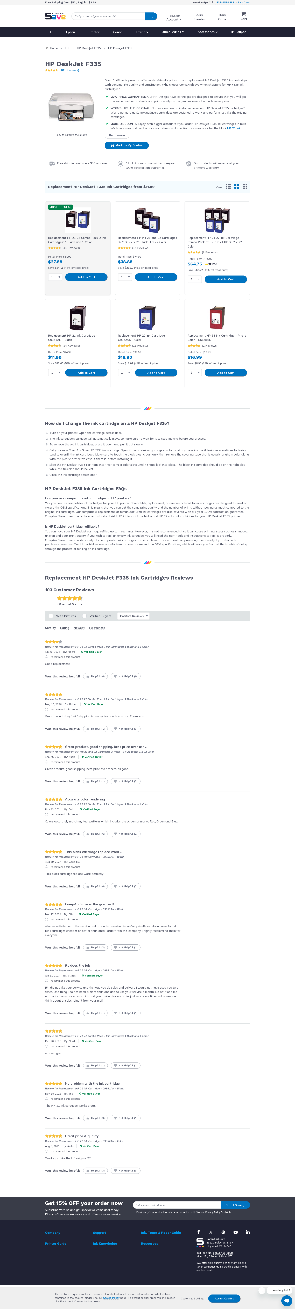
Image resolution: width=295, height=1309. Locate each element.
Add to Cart (86, 277)
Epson (70, 32)
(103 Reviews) (69, 70)
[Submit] (151, 16)
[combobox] (114, 16)
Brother (94, 32)
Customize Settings (192, 1298)
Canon (117, 32)
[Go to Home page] (55, 16)
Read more (117, 135)
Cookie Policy (111, 1297)
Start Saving (235, 1205)
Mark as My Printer (128, 145)
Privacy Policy (212, 1212)
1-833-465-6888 (224, 2)
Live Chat (244, 2)
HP (51, 32)
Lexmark (142, 32)
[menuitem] (228, 186)
